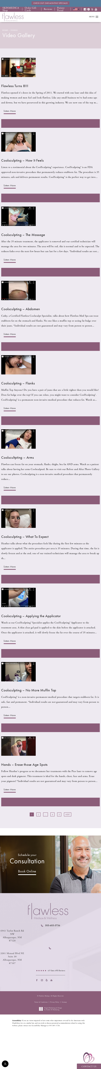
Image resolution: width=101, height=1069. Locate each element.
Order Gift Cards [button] (30, 9)
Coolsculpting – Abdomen (20, 309)
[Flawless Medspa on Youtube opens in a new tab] (52, 980)
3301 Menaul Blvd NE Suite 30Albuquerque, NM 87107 (12, 958)
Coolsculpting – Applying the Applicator (31, 616)
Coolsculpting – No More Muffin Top (28, 690)
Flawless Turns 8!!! (14, 86)
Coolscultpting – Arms (17, 457)
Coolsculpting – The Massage (23, 234)
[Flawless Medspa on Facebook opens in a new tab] (37, 980)
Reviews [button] (48, 9)
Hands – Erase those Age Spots (24, 764)
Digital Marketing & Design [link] (53, 1009)
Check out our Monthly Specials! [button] (50, 3)
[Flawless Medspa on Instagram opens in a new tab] (42, 980)
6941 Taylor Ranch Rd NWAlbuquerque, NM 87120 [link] (12, 935)
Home (5, 30)
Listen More (10, 110)
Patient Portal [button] (61, 9)
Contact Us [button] (89, 1066)
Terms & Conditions (41, 1002)
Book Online (27, 871)
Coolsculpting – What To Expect (25, 536)
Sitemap (64, 1002)
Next (67, 814)
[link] (50, 925)
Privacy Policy (54, 1002)
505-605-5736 (54, 1026)
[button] (5, 1063)
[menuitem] (37, 980)
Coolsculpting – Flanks (18, 383)
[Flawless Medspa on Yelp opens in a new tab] (47, 980)
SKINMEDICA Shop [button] (10, 9)
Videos (14, 30)
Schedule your (27, 859)
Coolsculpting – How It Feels (22, 160)
